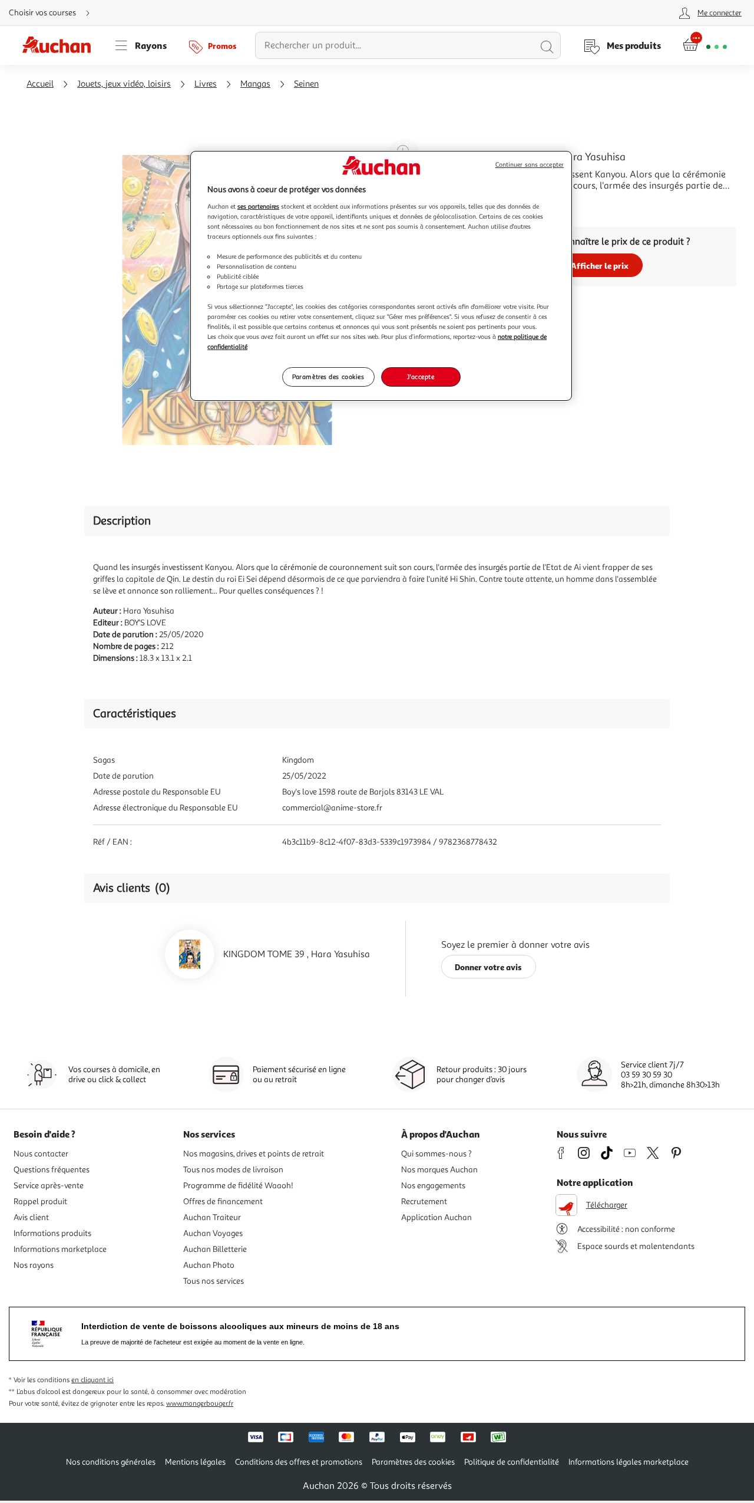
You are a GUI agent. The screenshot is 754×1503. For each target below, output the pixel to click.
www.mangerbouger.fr (199, 1403)
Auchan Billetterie (215, 1249)
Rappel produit (40, 1202)
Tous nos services (213, 1281)
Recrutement (424, 1202)
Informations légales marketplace (628, 1462)
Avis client (31, 1217)
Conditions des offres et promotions (298, 1462)
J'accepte (420, 377)
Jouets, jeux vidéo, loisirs (124, 84)
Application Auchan (436, 1217)
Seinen (306, 84)
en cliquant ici (92, 1380)
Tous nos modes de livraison (233, 1170)
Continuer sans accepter (529, 165)
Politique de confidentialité (511, 1462)
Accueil (40, 84)
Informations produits (52, 1233)
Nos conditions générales (111, 1462)
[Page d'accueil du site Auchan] (61, 45)
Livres (205, 84)
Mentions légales (195, 1462)
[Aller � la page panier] (704, 45)
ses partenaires (258, 206)
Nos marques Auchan (439, 1170)
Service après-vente (49, 1186)
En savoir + (485, 203)
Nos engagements (433, 1186)
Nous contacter (41, 1154)
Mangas (255, 84)
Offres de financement (223, 1202)
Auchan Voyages (213, 1233)
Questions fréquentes (52, 1170)
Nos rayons (34, 1265)
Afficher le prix (600, 266)
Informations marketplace (60, 1249)
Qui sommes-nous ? (436, 1154)
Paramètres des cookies (328, 377)
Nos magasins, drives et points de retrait (253, 1154)
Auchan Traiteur (212, 1217)
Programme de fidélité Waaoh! (238, 1186)
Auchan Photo (208, 1265)
